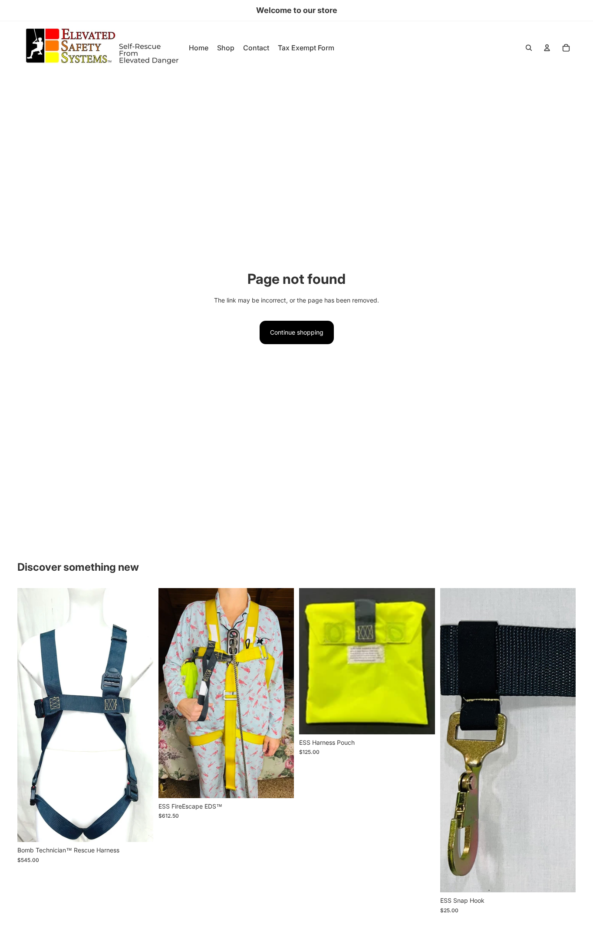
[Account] (547, 47)
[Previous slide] (30, 715)
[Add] (140, 828)
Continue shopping (296, 332)
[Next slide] (140, 715)
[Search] (528, 47)
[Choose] (280, 785)
